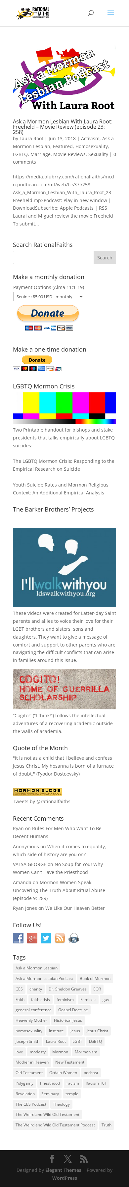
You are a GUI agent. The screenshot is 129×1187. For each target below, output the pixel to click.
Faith (20, 999)
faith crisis (40, 999)
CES (19, 989)
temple (71, 1093)
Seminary (50, 1093)
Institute (56, 1031)
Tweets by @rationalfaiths (41, 801)
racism (72, 1083)
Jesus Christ (97, 1031)
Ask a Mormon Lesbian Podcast (44, 978)
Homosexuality (91, 146)
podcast (91, 1072)
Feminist (88, 999)
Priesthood (50, 1083)
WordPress (64, 1178)
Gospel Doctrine (73, 1010)
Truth (106, 1125)
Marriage (40, 154)
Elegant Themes (63, 1170)
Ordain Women (63, 1072)
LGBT (18, 629)
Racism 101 (96, 1083)
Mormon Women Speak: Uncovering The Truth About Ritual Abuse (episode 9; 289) (59, 890)
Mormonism (86, 1052)
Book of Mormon (95, 978)
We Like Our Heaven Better (75, 908)
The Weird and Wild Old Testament (47, 1114)
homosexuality (29, 1031)
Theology (61, 1104)
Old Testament (29, 1072)
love (19, 1052)
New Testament (69, 1062)
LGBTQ (20, 154)
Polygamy (24, 1083)
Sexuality (98, 154)
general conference (34, 1010)
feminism (65, 999)
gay (106, 999)
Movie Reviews (69, 154)
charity (35, 989)
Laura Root (31, 138)
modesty (38, 1052)
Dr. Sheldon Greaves (68, 989)
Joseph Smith (27, 1041)
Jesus (75, 1031)
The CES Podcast (31, 1104)
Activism (90, 138)
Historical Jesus (68, 1020)
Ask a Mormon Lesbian (37, 968)
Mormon (60, 1052)
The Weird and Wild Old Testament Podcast (55, 1125)
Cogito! (22, 715)
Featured (63, 146)
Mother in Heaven (32, 1062)
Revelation (25, 1093)
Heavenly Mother (31, 1020)
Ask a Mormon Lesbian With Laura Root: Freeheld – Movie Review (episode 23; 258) (62, 127)
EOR (97, 989)
